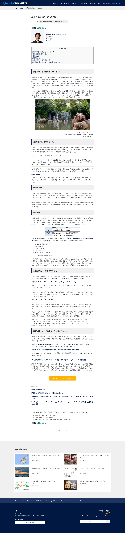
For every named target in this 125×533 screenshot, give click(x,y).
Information (106, 3)
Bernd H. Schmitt (72, 238)
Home (17, 501)
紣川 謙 (49, 39)
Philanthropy (75, 3)
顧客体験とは (36, 58)
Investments (65, 3)
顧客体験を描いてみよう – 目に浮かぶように (46, 62)
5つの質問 (75, 344)
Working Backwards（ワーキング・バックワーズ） (54, 344)
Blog (98, 3)
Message (92, 3)
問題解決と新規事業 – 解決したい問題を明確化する (47, 393)
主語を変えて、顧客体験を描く (41, 60)
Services (55, 3)
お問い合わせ (30, 522)
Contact (114, 3)
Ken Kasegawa (51, 41)
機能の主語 (35, 56)
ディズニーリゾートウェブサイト (46, 299)
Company (84, 3)
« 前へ (60, 431)
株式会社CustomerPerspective (56, 35)
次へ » (65, 431)
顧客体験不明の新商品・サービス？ (43, 52)
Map (42, 515)
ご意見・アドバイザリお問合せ (62, 378)
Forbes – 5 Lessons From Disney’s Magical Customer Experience (59, 282)
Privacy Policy (78, 501)
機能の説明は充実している (40, 54)
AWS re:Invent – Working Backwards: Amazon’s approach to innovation (55, 350)
